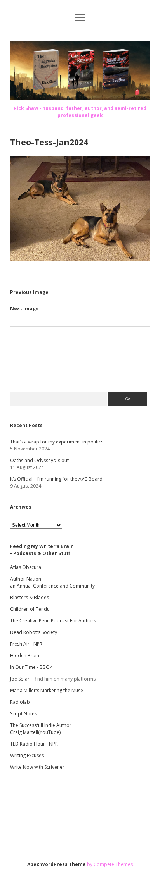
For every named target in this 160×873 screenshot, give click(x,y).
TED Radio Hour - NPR (34, 744)
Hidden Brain (24, 655)
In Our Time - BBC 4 (31, 667)
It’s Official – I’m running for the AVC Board (56, 479)
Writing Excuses (27, 755)
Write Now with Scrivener (37, 767)
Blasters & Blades (29, 597)
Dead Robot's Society (33, 632)
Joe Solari (20, 678)
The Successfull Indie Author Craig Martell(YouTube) (40, 729)
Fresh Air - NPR (26, 644)
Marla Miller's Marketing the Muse (46, 690)
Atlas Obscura (25, 567)
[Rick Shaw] (80, 97)
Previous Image (29, 292)
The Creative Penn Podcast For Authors (53, 620)
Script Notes (23, 713)
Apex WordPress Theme (56, 864)
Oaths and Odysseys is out (39, 460)
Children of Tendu (30, 609)
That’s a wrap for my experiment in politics (56, 441)
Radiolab (20, 702)
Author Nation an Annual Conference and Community (52, 582)
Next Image (24, 308)
